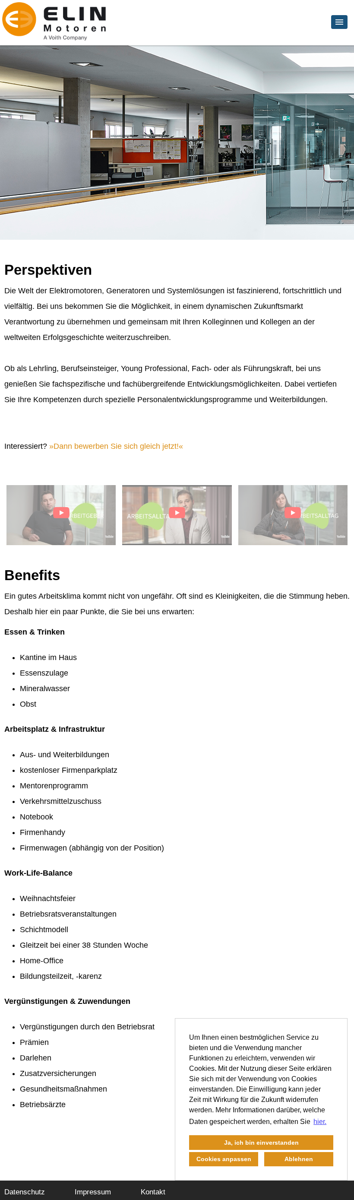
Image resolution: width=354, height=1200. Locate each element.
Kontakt (153, 1192)
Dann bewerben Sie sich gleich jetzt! (116, 446)
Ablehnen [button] (298, 1159)
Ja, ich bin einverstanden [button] (261, 1142)
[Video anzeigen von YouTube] (61, 515)
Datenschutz (24, 1192)
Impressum (93, 1192)
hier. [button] (319, 1121)
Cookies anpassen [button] (223, 1159)
